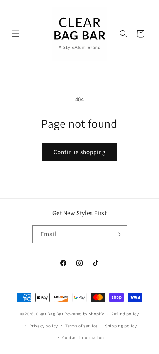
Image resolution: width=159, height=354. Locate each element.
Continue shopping (80, 152)
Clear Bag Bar (49, 313)
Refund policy (125, 313)
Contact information (83, 337)
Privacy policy (43, 325)
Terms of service (81, 325)
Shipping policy (121, 325)
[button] (15, 33)
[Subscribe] (118, 234)
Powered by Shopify (84, 313)
